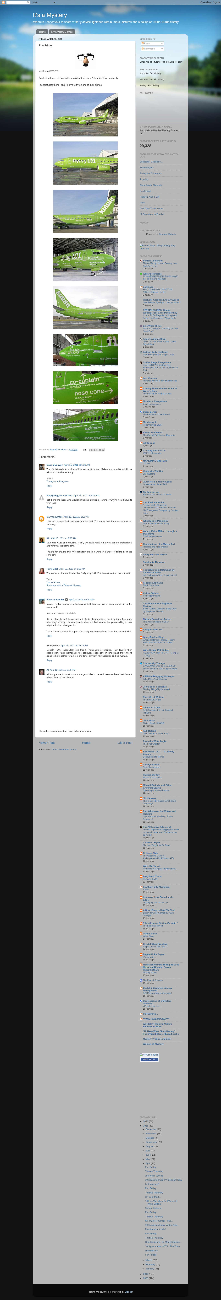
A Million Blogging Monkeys (158, 676)
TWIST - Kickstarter (152, 453)
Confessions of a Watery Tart (159, 544)
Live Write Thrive (152, 326)
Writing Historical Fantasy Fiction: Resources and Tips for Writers (159, 641)
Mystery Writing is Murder (157, 1039)
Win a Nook (148, 936)
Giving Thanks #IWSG (153, 723)
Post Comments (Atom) (65, 749)
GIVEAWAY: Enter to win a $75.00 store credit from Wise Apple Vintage (160, 667)
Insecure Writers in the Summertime (160, 380)
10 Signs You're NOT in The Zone (162, 1246)
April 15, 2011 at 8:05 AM (76, 517)
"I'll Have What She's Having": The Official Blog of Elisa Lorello (161, 1032)
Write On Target (151, 866)
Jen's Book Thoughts (155, 687)
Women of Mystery (153, 1044)
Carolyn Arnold (151, 764)
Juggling (144, 179)
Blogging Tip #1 (150, 879)
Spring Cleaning (153, 1208)
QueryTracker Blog (153, 637)
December (151, 1129)
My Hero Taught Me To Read (156, 845)
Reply (49, 486)
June (148, 1155)
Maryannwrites (54, 517)
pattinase (148, 287)
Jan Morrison (150, 378)
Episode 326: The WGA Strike (157, 494)
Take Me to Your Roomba (155, 679)
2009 (146, 1278)
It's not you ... (149, 957)
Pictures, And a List (149, 197)
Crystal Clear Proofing (155, 944)
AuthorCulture (151, 593)
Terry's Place (53, 582)
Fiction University (153, 261)
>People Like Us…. (152, 1006)
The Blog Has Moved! (153, 926)
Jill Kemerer (149, 798)
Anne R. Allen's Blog (154, 339)
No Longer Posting (151, 596)
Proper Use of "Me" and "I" (155, 946)
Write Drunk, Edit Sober (156, 650)
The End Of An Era (152, 700)
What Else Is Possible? (155, 521)
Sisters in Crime (151, 707)
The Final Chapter (151, 744)
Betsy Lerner (150, 412)
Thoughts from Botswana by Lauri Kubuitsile (159, 571)
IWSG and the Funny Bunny (156, 523)
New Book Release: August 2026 (158, 354)
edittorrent (149, 443)
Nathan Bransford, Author (157, 619)
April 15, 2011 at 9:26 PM (62, 670)
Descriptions (151, 1250)
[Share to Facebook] (99, 449)
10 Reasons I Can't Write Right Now (163, 1180)
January (150, 1269)
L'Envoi (146, 463)
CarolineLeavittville (153, 502)
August (150, 1146)
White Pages (153, 954)
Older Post (125, 742)
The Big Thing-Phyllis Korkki (156, 689)
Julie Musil (149, 720)
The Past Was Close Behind (156, 414)
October (150, 1138)
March (149, 1260)
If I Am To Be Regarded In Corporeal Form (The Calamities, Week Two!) (160, 316)
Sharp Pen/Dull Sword (155, 554)
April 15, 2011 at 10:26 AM (74, 645)
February (151, 1264)
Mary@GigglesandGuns (59, 495)
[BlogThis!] (93, 449)
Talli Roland (149, 731)
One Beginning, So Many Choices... (163, 1242)
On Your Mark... (153, 1197)
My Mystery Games (62, 31)
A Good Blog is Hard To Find (159, 910)
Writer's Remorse (152, 274)
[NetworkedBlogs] (149, 1058)
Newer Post (47, 742)
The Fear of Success (153, 980)
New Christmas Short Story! (156, 733)
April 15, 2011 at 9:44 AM (82, 599)
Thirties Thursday (154, 1171)
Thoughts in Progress (57, 481)
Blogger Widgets (167, 234)
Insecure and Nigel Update (155, 547)
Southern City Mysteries (156, 887)
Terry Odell (52, 569)
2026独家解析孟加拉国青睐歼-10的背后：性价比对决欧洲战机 (160, 277)
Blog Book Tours (152, 876)
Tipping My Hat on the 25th (155, 902)
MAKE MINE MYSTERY (155, 461)
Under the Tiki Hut (153, 471)
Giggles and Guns (153, 583)
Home (42, 31)
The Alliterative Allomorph (157, 827)
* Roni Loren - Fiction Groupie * (160, 923)
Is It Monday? (152, 1184)
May (148, 1159)
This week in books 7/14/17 (156, 622)
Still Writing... (150, 1014)
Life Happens (149, 474)
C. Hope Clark (150, 853)
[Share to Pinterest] (103, 449)
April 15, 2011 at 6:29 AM (77, 465)
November (151, 1133)
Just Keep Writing (154, 1176)
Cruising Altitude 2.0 (154, 450)
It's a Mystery (50, 15)
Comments (149, 49)
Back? (146, 889)
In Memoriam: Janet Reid (155, 484)
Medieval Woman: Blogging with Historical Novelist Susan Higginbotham (161, 967)
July (148, 1150)
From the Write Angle (154, 741)
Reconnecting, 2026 (152, 425)
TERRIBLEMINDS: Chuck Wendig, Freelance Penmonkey (160, 311)
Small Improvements (152, 536)
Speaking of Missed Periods (156, 790)
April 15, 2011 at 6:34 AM (86, 495)
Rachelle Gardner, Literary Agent (161, 300)
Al (47, 670)
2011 (146, 1126)
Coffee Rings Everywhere (157, 362)
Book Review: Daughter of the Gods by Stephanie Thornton (160, 610)
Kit (48, 538)
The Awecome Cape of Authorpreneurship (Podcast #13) (158, 857)
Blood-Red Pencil (152, 432)
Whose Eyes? (147, 167)
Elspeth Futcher (55, 599)
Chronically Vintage (154, 663)
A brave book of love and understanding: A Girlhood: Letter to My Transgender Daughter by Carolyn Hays (160, 509)
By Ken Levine (151, 492)
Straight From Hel (152, 629)
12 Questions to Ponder (152, 214)
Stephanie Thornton (154, 562)
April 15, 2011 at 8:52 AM (72, 569)
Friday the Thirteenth (150, 173)
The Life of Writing (153, 697)
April (148, 1163)
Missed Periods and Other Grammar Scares (157, 786)
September (152, 1142)
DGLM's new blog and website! (157, 993)
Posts (147, 43)
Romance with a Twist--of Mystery (63, 585)
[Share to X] (96, 449)
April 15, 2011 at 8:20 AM (63, 538)
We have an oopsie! (152, 777)
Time (142, 202)
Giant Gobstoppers (152, 404)
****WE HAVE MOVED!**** (156, 1019)
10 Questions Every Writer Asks (161, 1225)
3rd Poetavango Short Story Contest (160, 575)
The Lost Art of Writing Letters (157, 393)
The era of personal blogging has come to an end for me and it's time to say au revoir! (161, 832)
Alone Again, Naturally (151, 185)
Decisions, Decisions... (151, 162)
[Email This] (90, 449)
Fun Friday (145, 191)
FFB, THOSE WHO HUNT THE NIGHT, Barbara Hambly (157, 290)
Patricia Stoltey (151, 775)
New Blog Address (151, 767)
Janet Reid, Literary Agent (157, 482)
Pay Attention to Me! (155, 1229)
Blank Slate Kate (151, 585)
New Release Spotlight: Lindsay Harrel (161, 302)
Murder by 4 (149, 422)
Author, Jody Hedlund (155, 352)
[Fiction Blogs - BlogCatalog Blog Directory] (161, 248)
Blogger (129, 1292)
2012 (146, 1121)
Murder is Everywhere (155, 401)
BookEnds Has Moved (153, 757)
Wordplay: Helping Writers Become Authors (157, 1025)
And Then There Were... (152, 208)
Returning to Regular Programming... (160, 868)
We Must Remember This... (159, 1221)
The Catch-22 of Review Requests (159, 435)
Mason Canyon (54, 465)
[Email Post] (84, 449)
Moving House (149, 972)
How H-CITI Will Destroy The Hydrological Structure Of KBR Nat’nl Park (160, 368)
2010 (146, 1274)
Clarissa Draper (151, 842)
